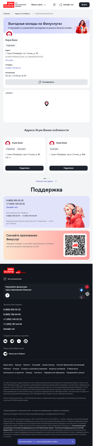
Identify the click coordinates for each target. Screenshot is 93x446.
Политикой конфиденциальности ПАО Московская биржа (33, 428)
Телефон (8, 65)
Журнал (18, 365)
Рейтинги (7, 369)
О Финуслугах (72, 369)
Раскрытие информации (42, 410)
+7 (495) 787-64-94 (29, 216)
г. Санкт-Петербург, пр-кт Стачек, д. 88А (67, 154)
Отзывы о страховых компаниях (34, 369)
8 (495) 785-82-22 (13, 68)
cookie (34, 442)
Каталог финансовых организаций (70, 365)
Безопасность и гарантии (13, 373)
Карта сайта (8, 365)
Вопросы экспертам (57, 369)
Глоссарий (36, 365)
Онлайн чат (9, 329)
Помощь (29, 373)
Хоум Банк (17, 143)
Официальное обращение (54, 373)
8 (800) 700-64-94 (13, 216)
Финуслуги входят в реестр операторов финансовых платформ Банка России (34, 414)
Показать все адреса (44, 181)
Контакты (38, 373)
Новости (26, 365)
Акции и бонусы (48, 365)
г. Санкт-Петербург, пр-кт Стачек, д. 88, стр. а (22, 156)
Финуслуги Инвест (17, 354)
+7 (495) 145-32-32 (15, 204)
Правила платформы (61, 410)
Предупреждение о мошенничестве (17, 410)
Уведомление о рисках (75, 373)
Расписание (10, 73)
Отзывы (16, 369)
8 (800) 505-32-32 (14, 200)
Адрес (7, 50)
